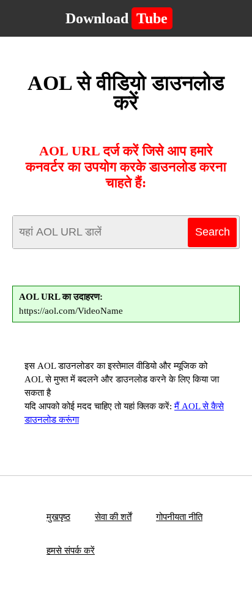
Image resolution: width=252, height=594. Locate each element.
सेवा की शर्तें (113, 517)
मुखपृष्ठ (58, 517)
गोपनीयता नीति (179, 517)
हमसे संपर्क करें (70, 550)
